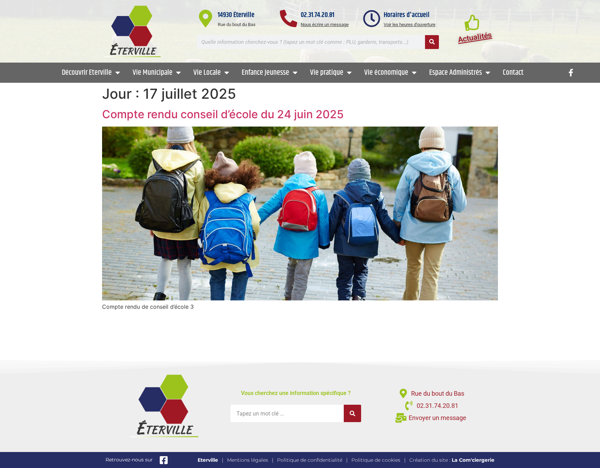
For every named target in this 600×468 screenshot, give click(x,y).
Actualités (475, 37)
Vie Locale (207, 73)
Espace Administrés (455, 73)
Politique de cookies (375, 460)
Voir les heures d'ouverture (409, 24)
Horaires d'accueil (407, 15)
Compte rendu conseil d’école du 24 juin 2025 (223, 114)
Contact (513, 73)
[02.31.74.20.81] (288, 18)
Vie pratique (326, 73)
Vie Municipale (153, 73)
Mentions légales (247, 460)
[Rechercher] (432, 42)
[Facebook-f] (570, 72)
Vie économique (386, 73)
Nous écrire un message (325, 24)
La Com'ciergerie (473, 460)
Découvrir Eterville (87, 73)
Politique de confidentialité (309, 460)
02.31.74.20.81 (317, 15)
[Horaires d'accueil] (371, 18)
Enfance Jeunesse (265, 73)
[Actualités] (472, 22)
